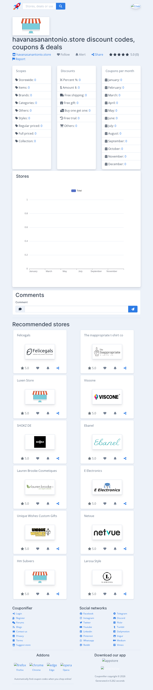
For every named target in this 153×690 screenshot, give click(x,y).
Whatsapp (88, 640)
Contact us (21, 631)
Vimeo (120, 645)
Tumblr (120, 627)
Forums (20, 622)
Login (19, 613)
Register (20, 618)
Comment (21, 302)
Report (20, 59)
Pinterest (88, 636)
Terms (19, 640)
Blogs (19, 627)
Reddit (86, 645)
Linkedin (87, 631)
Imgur (120, 636)
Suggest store (23, 645)
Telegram (122, 613)
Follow (65, 54)
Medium (121, 640)
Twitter (87, 622)
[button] (135, 6)
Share (98, 54)
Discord (121, 618)
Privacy (20, 636)
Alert (82, 54)
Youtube (87, 627)
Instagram (88, 618)
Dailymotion (123, 631)
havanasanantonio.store (33, 54)
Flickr (119, 622)
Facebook (88, 613)
